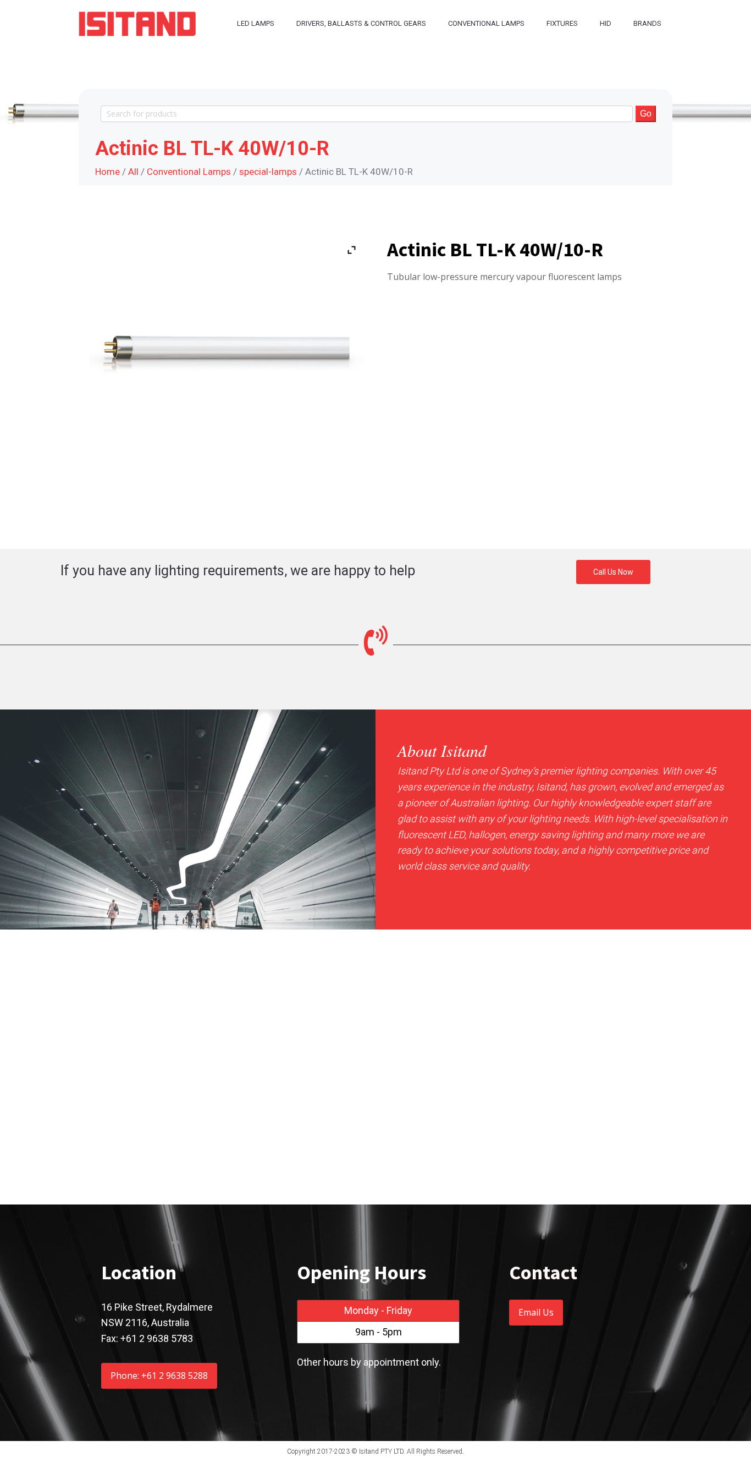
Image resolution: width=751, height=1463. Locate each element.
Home (107, 171)
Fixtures (562, 23)
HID (605, 23)
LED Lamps (255, 23)
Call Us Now (613, 572)
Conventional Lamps (486, 23)
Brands (647, 23)
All (133, 171)
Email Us (536, 1312)
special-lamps (268, 171)
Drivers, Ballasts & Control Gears (361, 23)
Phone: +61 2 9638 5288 (159, 1376)
